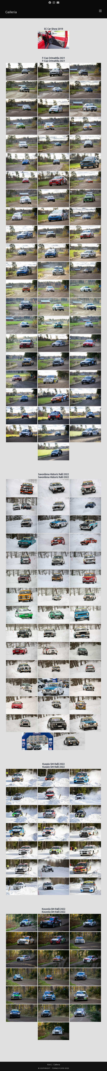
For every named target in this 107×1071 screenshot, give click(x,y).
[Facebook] (50, 2)
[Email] (57, 2)
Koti (49, 1064)
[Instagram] (54, 2)
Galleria (56, 1064)
